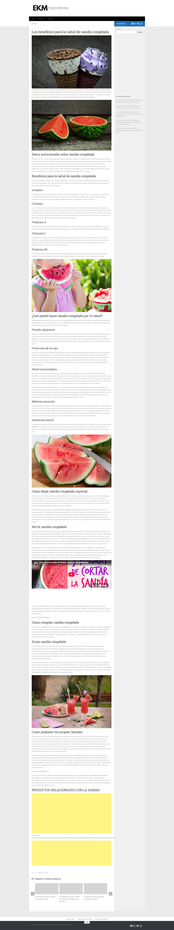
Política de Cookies (101, 919)
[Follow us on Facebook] (138, 24)
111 (43, 872)
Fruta (34, 24)
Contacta (51, 19)
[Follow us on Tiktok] (141, 24)
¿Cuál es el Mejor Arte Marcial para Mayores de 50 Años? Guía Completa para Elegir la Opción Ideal (129, 122)
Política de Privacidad (84, 919)
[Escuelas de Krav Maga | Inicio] (50, 8)
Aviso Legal (70, 919)
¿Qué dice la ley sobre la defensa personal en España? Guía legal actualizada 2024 (129, 130)
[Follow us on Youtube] (132, 24)
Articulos (41, 19)
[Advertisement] (71, 813)
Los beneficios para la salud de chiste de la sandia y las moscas (69, 899)
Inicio (33, 19)
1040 (40, 872)
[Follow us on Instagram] (135, 24)
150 (46, 872)
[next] (110, 894)
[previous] (32, 894)
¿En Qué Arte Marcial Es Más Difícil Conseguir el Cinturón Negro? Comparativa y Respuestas (129, 114)
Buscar (118, 29)
